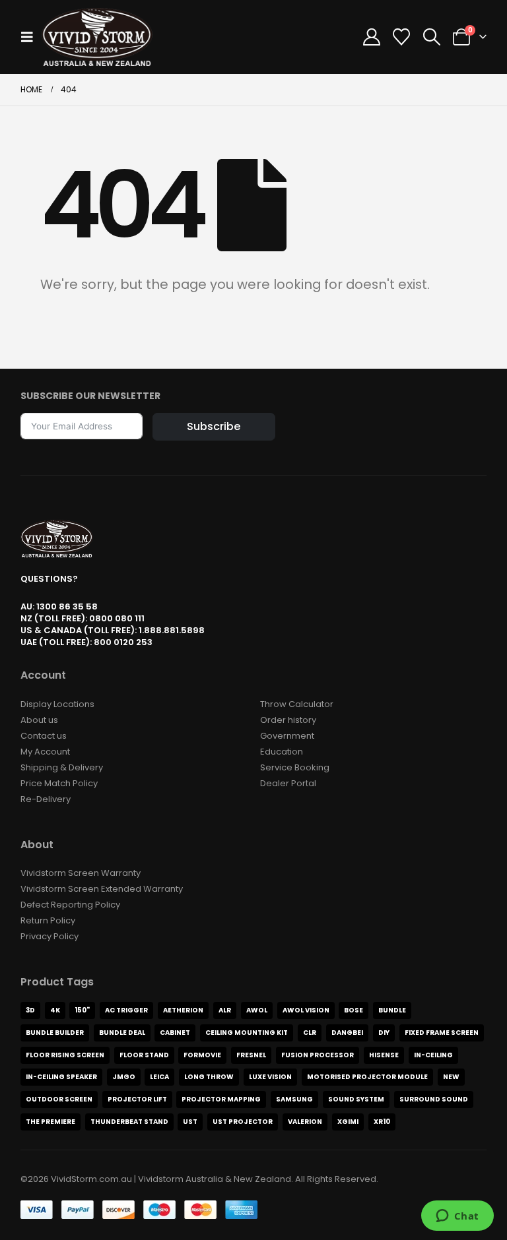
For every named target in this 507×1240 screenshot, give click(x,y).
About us (39, 720)
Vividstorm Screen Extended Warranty (101, 889)
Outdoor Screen (59, 1099)
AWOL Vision (306, 1010)
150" (82, 1010)
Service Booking (294, 767)
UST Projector (243, 1122)
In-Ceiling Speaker (61, 1077)
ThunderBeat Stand (129, 1122)
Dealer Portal (288, 783)
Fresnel (251, 1055)
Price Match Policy (59, 783)
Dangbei (347, 1033)
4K (55, 1010)
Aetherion (183, 1010)
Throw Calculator (296, 704)
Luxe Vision (270, 1077)
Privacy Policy (49, 936)
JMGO (123, 1077)
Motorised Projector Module (367, 1077)
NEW (451, 1077)
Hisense (384, 1055)
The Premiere (50, 1122)
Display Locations (57, 704)
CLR (309, 1033)
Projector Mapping (221, 1099)
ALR (225, 1010)
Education (281, 751)
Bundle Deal (122, 1033)
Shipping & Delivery (61, 767)
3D (30, 1010)
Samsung (294, 1099)
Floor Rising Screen (65, 1055)
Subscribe (213, 426)
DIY (383, 1033)
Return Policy (47, 920)
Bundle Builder (55, 1033)
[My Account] (372, 37)
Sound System (356, 1099)
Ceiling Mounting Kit (246, 1033)
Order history (288, 720)
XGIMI (347, 1122)
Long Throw (209, 1077)
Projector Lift (137, 1099)
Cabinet (175, 1033)
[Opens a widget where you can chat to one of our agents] (457, 1216)
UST (190, 1122)
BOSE (353, 1010)
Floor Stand (144, 1055)
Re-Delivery (45, 799)
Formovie (202, 1055)
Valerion (305, 1122)
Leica (159, 1077)
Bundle (392, 1010)
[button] (31, 37)
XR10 (382, 1122)
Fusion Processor (317, 1055)
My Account (45, 751)
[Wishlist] (401, 37)
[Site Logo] (97, 37)
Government (287, 735)
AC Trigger (126, 1010)
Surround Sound (433, 1099)
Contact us (43, 735)
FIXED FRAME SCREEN (442, 1033)
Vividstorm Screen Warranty (80, 873)
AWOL (256, 1010)
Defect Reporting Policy (70, 904)
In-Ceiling (433, 1055)
